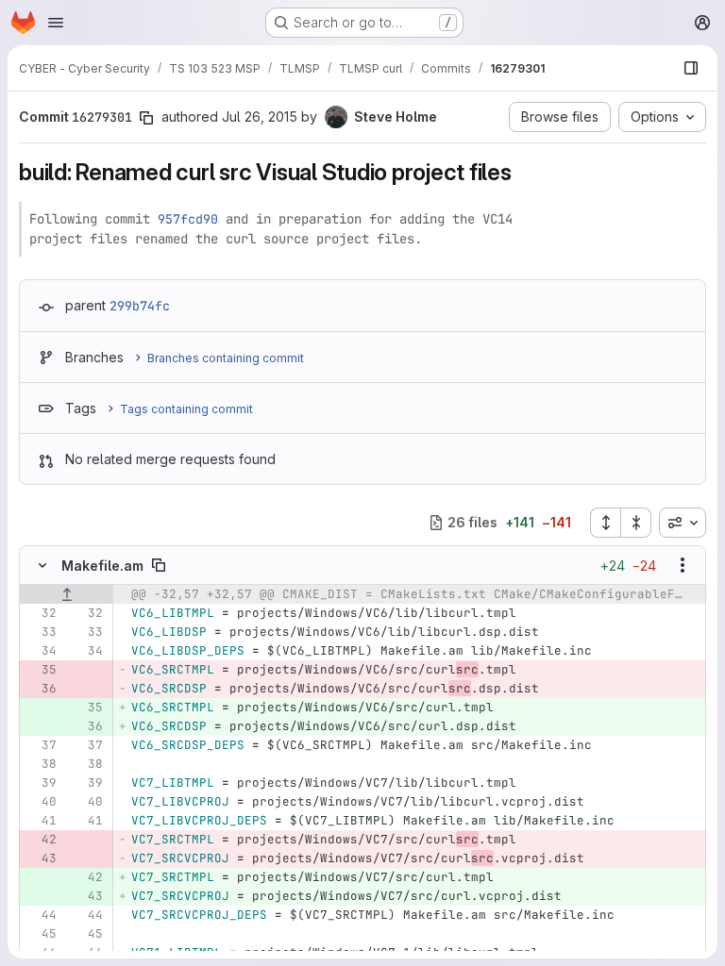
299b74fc (140, 305)
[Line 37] (41, 745)
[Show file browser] (691, 68)
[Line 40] (41, 801)
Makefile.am (102, 566)
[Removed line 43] (41, 858)
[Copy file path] (158, 565)
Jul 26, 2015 (259, 116)
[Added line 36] (87, 726)
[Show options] (682, 565)
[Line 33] (41, 632)
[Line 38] (41, 764)
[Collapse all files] (636, 523)
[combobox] (682, 523)
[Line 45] (41, 933)
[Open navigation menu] (56, 23)
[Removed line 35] (41, 669)
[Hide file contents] (42, 565)
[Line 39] (41, 783)
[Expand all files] (605, 523)
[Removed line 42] (41, 839)
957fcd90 (188, 218)
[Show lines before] (66, 594)
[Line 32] (41, 613)
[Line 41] (41, 820)
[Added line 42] (87, 877)
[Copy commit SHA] (146, 118)
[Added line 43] (87, 896)
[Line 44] (41, 915)
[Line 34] (41, 650)
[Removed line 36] (41, 688)
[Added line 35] (87, 707)
